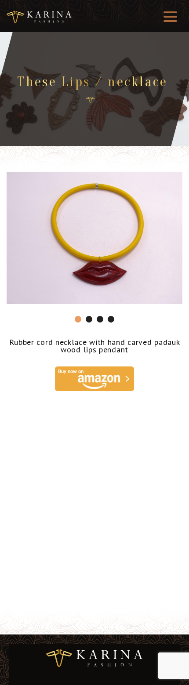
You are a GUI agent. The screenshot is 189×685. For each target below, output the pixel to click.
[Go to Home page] (90, 100)
